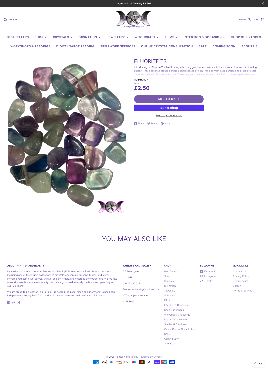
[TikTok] (19, 302)
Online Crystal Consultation (167, 46)
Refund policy (241, 281)
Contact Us (239, 271)
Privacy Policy (241, 276)
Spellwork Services (117, 46)
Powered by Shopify (150, 356)
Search (237, 285)
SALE (203, 46)
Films (169, 37)
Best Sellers (18, 37)
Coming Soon (224, 46)
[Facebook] (9, 302)
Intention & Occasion (203, 37)
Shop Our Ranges (246, 37)
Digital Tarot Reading (75, 46)
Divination (88, 37)
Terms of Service (242, 290)
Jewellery (116, 37)
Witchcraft (144, 37)
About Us (249, 46)
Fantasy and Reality (127, 356)
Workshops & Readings (30, 46)
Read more (140, 80)
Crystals (61, 37)
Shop (39, 37)
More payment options (169, 115)
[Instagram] (14, 302)
